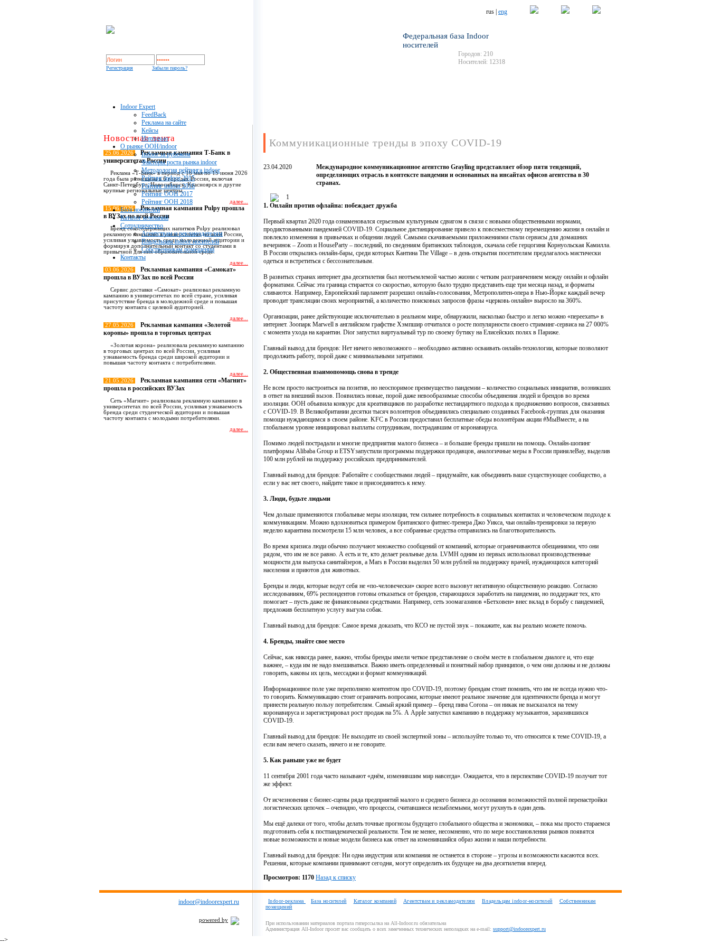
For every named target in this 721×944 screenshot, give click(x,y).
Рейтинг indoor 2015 (168, 178)
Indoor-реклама (287, 901)
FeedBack (153, 114)
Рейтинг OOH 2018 (167, 201)
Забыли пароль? (169, 68)
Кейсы (149, 130)
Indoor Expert (137, 106)
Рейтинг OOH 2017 (167, 194)
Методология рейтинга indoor (180, 170)
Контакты (133, 257)
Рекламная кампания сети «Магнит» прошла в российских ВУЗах (174, 384)
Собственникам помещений (177, 249)
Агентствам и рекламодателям (182, 233)
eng (502, 11)
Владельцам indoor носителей (180, 241)
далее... (239, 263)
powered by (213, 920)
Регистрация (119, 68)
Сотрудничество (141, 225)
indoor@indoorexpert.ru (208, 901)
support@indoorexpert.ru (519, 929)
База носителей (140, 209)
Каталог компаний (144, 217)
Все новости (227, 448)
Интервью (154, 138)
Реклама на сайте (163, 122)
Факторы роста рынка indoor (179, 162)
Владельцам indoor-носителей (517, 901)
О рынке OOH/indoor (148, 146)
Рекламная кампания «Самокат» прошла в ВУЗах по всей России (169, 273)
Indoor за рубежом (166, 154)
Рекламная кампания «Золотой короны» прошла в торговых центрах (167, 329)
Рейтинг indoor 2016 (168, 186)
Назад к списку (336, 877)
